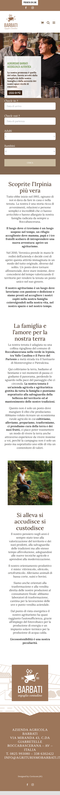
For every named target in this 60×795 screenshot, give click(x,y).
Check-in (11, 100)
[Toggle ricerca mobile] (48, 22)
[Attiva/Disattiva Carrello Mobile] (42, 22)
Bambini (9, 146)
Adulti (8, 131)
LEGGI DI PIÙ (15, 93)
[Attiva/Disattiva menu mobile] (54, 22)
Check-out (12, 116)
